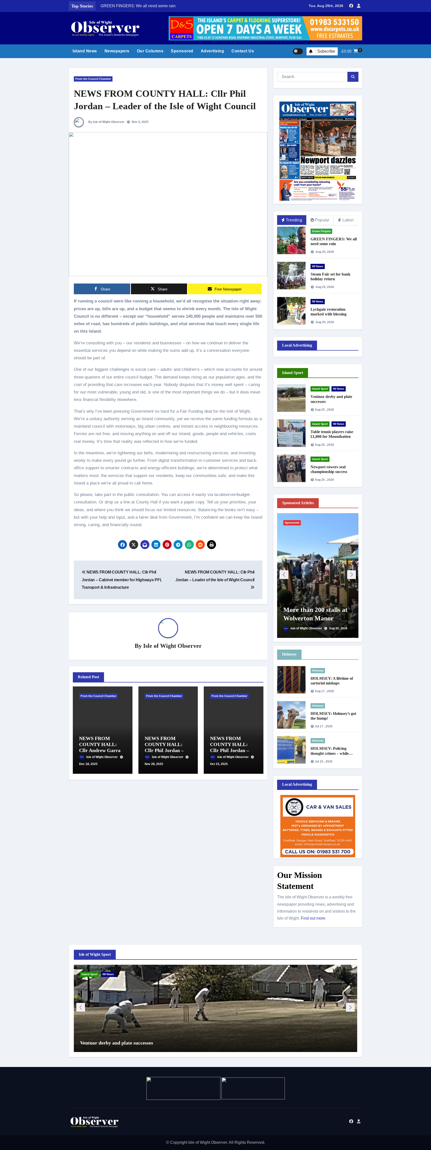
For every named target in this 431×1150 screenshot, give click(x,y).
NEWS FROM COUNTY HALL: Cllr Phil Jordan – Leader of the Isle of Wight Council (214, 576)
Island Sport (320, 388)
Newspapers (117, 51)
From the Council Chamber (93, 78)
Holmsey (317, 670)
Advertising (212, 51)
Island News (85, 51)
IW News (317, 266)
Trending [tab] (294, 220)
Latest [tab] (347, 220)
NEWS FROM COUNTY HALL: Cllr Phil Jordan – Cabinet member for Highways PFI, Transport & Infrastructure (122, 579)
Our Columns (150, 51)
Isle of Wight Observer (172, 646)
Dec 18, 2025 (88, 764)
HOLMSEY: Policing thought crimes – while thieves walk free (330, 753)
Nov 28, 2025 (154, 764)
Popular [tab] (322, 220)
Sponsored (182, 51)
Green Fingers (321, 231)
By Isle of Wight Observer (106, 122)
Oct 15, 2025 (219, 764)
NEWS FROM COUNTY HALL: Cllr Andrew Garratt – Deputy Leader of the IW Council (101, 750)
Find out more (313, 918)
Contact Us (242, 51)
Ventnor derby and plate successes (116, 1043)
